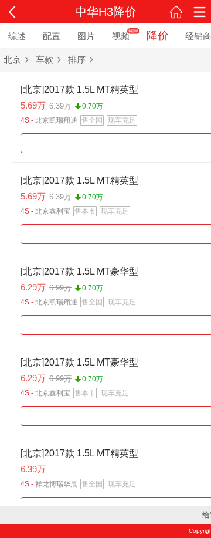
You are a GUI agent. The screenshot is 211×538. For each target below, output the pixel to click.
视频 (121, 36)
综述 (17, 36)
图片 (86, 36)
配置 (51, 36)
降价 (158, 35)
